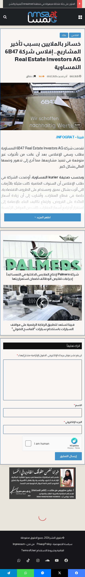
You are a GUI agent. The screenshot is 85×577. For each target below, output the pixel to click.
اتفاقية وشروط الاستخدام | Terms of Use (42, 550)
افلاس (75, 35)
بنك (64, 35)
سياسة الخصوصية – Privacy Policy (54, 544)
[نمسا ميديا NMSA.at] (42, 17)
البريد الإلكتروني (73, 421)
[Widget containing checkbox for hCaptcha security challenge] (52, 443)
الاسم (78, 405)
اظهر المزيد (43, 217)
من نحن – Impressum (24, 544)
